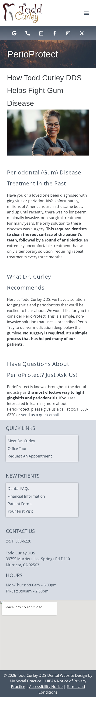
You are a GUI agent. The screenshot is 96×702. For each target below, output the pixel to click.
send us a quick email (40, 414)
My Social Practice (25, 681)
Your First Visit (20, 511)
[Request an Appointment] (41, 33)
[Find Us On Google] (14, 33)
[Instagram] (68, 33)
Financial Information (26, 496)
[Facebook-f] (54, 33)
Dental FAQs (18, 488)
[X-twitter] (81, 33)
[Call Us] (27, 33)
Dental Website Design (67, 675)
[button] (86, 13)
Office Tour (17, 448)
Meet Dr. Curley (21, 440)
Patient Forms (20, 503)
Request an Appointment (30, 456)
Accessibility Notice (46, 686)
